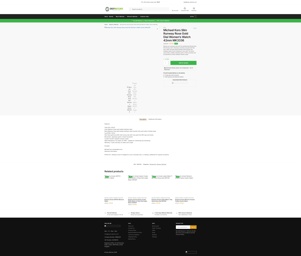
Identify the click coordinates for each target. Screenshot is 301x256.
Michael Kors (153, 164)
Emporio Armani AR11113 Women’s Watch (114, 200)
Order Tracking (156, 228)
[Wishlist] (123, 177)
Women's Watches (113, 24)
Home (106, 24)
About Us (130, 226)
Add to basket (183, 63)
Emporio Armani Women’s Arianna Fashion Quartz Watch (185, 200)
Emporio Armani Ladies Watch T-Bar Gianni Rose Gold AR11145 (162, 200)
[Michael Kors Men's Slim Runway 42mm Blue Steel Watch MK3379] (194, 28)
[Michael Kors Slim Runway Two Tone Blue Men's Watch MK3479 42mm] (195, 28)
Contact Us (131, 228)
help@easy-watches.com (112, 234)
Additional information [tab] (155, 119)
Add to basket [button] (115, 206)
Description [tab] (143, 119)
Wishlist (154, 234)
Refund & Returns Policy (135, 232)
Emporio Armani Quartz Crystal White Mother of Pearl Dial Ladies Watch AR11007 (137, 201)
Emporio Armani (109, 197)
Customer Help (185, 10)
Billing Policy (132, 239)
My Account (175, 10)
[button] (193, 16)
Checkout (193, 10)
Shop (153, 232)
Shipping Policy (132, 237)
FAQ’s (153, 230)
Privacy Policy (132, 230)
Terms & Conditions (133, 234)
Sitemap (154, 237)
